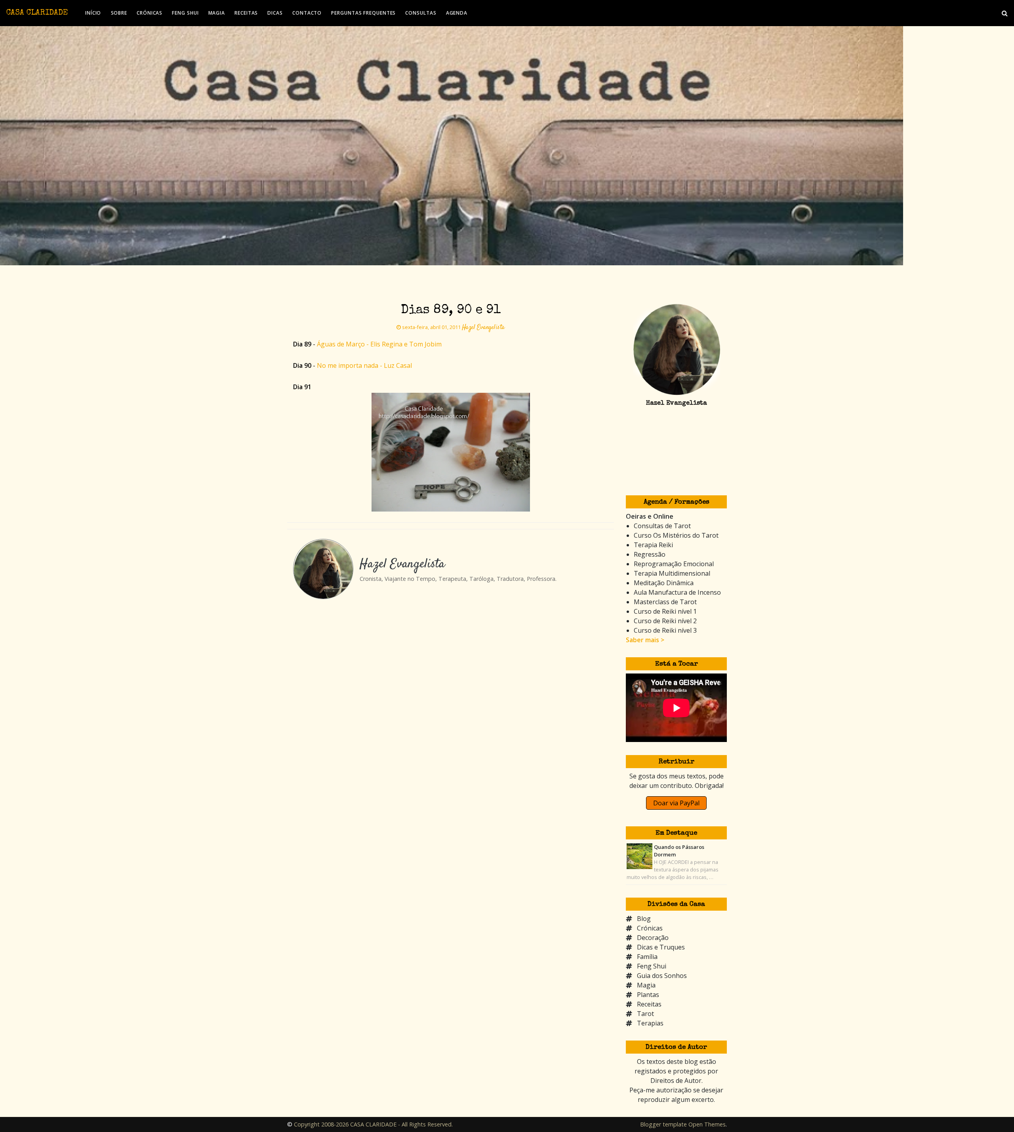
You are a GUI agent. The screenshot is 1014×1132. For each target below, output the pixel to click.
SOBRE (119, 13)
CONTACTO (307, 13)
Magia (646, 985)
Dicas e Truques (661, 947)
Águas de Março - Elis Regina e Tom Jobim (379, 344)
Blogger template (663, 1124)
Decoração (653, 937)
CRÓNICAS (149, 13)
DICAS (275, 13)
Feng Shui (651, 966)
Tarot (645, 1013)
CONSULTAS (420, 13)
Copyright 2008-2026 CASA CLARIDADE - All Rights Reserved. (373, 1124)
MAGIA (216, 13)
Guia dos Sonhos (662, 975)
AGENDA (456, 13)
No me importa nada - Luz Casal (364, 365)
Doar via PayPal (676, 803)
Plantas (648, 994)
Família (647, 956)
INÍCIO (93, 13)
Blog (644, 918)
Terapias (650, 1023)
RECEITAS (246, 13)
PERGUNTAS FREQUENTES (363, 13)
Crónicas (650, 928)
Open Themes (707, 1124)
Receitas (649, 1004)
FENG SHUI (185, 13)
